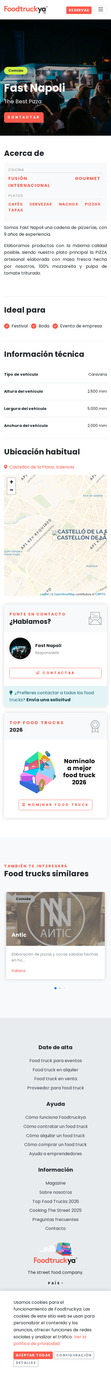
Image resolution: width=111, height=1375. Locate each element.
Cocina (16, 169)
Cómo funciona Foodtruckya (55, 1117)
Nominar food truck (58, 804)
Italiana (18, 970)
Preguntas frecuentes (55, 1219)
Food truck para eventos (55, 1061)
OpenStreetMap (64, 594)
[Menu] (101, 9)
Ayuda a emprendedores (55, 1154)
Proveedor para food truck (55, 1088)
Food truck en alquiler (55, 1070)
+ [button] (11, 481)
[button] (55, 988)
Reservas (79, 10)
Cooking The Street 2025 (55, 1210)
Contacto (55, 1228)
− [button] (11, 490)
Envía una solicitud (48, 700)
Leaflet (44, 594)
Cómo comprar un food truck (55, 1144)
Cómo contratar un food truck (55, 1126)
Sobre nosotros (55, 1192)
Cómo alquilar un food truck (55, 1136)
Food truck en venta (55, 1079)
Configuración (74, 1355)
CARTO (100, 594)
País (54, 1283)
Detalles (26, 1362)
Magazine (56, 1183)
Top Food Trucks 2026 (55, 1201)
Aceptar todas (33, 1355)
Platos (15, 195)
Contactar (24, 117)
